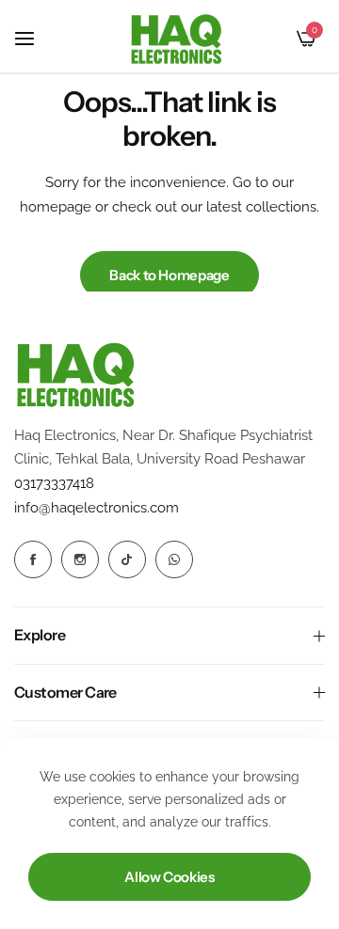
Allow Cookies (169, 877)
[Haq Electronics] (176, 39)
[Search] (274, 38)
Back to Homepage (169, 275)
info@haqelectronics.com (96, 507)
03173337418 (54, 483)
